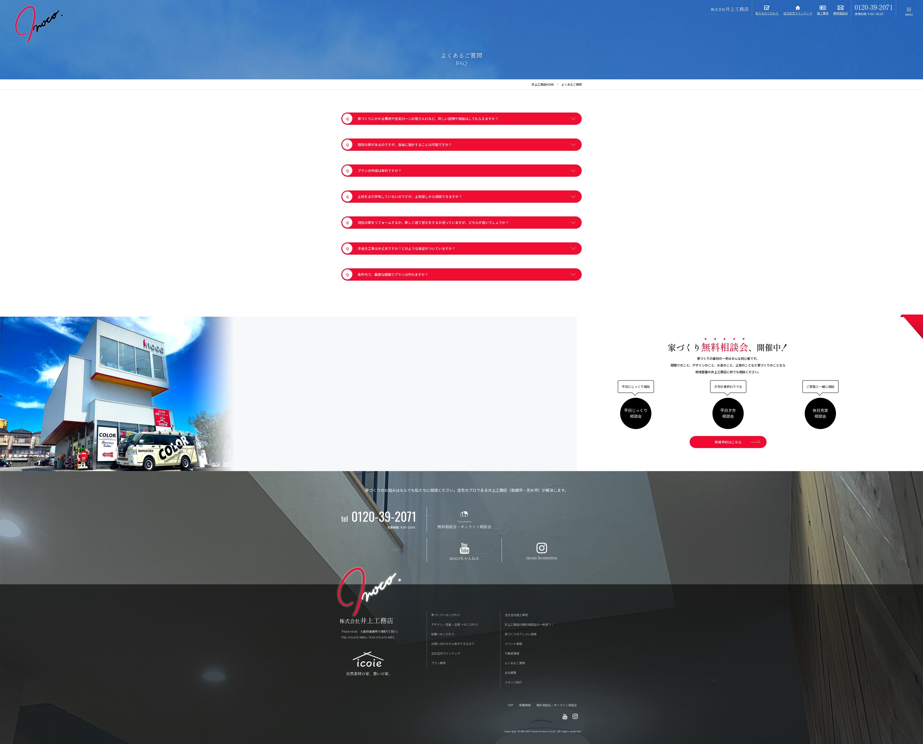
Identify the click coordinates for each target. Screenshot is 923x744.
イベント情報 (513, 644)
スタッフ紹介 (513, 682)
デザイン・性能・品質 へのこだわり (454, 624)
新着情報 (525, 705)
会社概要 (510, 672)
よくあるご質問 (515, 663)
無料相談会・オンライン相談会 (556, 705)
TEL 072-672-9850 (354, 637)
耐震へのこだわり (442, 634)
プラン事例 (438, 663)
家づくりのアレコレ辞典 (520, 634)
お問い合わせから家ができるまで (452, 644)
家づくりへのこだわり (445, 615)
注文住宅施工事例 (516, 615)
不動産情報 (512, 653)
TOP (510, 705)
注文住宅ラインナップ (445, 653)
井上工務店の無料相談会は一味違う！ (529, 624)
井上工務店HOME (543, 84)
